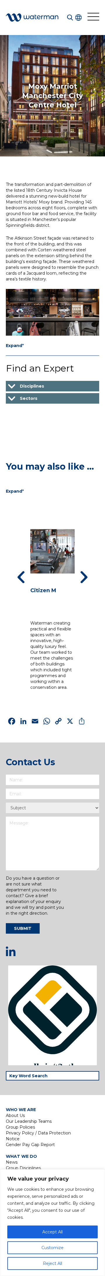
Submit (23, 928)
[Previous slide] (21, 577)
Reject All (52, 1263)
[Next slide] (84, 577)
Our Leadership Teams (29, 1121)
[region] (52, 1222)
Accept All (52, 1232)
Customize (52, 1247)
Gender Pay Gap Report (30, 1144)
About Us (15, 1115)
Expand (15, 345)
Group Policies (20, 1127)
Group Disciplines (23, 1168)
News (12, 1162)
